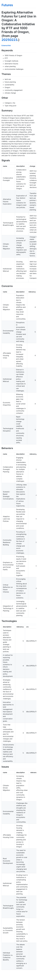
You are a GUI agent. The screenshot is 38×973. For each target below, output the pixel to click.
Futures (7, 5)
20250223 (9, 40)
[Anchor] (14, 50)
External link (6, 45)
